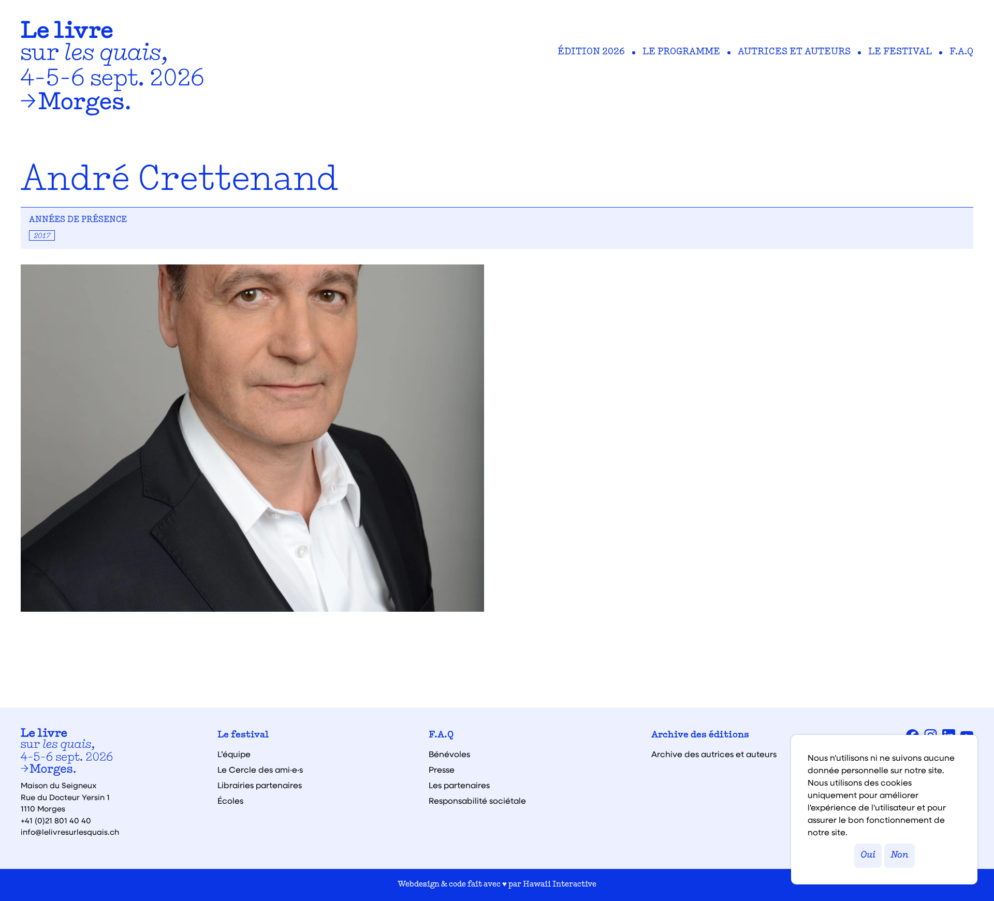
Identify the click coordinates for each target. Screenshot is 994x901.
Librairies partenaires (259, 785)
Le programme (681, 52)
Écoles (230, 800)
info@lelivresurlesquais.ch (70, 831)
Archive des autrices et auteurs (714, 754)
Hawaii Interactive (559, 885)
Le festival (900, 52)
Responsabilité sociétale (477, 800)
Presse (442, 769)
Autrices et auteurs (794, 52)
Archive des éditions (700, 735)
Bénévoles (449, 754)
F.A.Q (961, 52)
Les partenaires (459, 785)
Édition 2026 (591, 52)
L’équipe (234, 754)
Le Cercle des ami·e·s (260, 769)
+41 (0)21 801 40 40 (56, 820)
